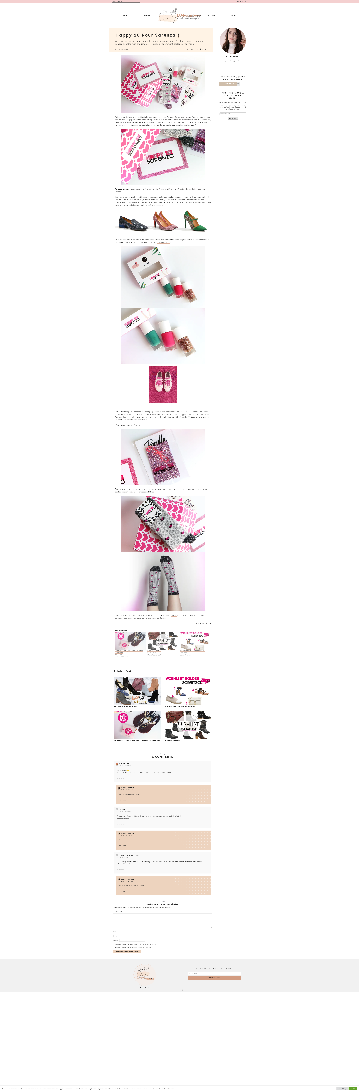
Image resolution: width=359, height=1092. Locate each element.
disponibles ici (163, 242)
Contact (234, 15)
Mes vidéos (212, 15)
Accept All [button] (353, 1088)
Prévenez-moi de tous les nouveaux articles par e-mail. (133, 947)
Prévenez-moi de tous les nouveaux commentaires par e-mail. (136, 944)
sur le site (161, 618)
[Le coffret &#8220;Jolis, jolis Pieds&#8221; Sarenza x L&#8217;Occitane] (130, 641)
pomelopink (124, 763)
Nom (115, 931)
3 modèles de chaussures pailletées (151, 197)
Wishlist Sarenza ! (154, 650)
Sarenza (162, 666)
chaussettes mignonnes (186, 489)
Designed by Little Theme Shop (195, 990)
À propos (147, 15)
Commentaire (118, 911)
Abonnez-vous (233, 118)
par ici (174, 615)
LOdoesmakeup (123, 49)
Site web (116, 940)
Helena (122, 809)
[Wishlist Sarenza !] (162, 641)
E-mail (115, 936)
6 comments (137, 30)
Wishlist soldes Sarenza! (125, 706)
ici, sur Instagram (129, 125)
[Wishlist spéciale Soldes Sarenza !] (195, 641)
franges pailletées (177, 412)
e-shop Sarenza (175, 117)
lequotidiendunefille (129, 855)
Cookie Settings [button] (342, 1088)
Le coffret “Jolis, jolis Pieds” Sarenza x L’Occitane (137, 741)
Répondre (120, 778)
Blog (125, 15)
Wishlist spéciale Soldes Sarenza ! (192, 650)
